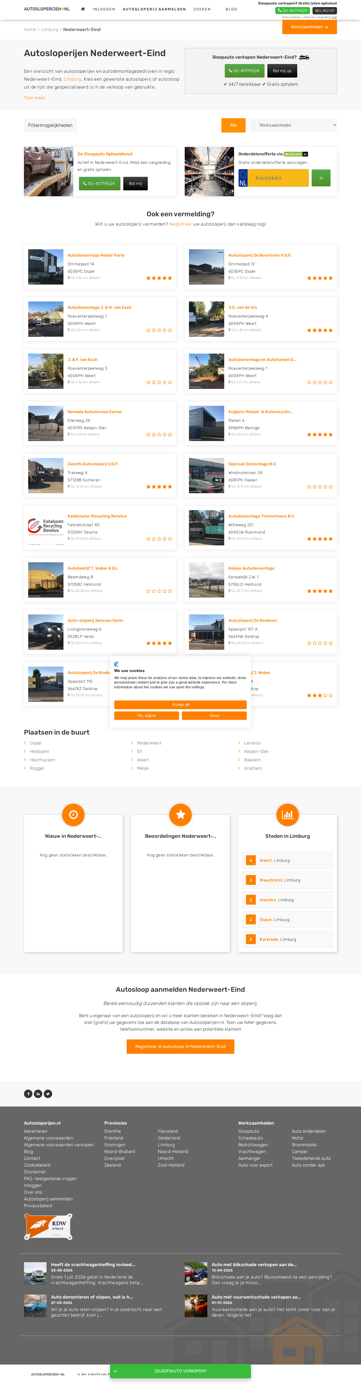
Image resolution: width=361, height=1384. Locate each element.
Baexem (252, 759)
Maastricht (271, 880)
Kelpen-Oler (256, 751)
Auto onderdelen (309, 1131)
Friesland (113, 1138)
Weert (143, 759)
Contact (32, 1158)
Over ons (33, 1192)
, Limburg (270, 860)
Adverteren (35, 1131)
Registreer (181, 224)
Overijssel (114, 1158)
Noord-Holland (173, 1151)
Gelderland (169, 1138)
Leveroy (252, 743)
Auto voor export (255, 1165)
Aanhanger (249, 1158)
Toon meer (34, 97)
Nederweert (149, 743)
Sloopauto (248, 1131)
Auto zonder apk (308, 1165)
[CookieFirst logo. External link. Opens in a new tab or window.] (116, 664)
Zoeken (202, 9)
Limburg (49, 29)
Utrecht (166, 1158)
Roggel (37, 768)
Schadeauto (250, 1138)
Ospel (35, 743)
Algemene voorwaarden (48, 1138)
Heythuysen (42, 759)
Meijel (143, 768)
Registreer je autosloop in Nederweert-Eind (180, 1046)
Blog (231, 9)
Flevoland (168, 1131)
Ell (139, 751)
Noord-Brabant (119, 1151)
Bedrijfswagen (253, 1144)
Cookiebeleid (37, 1165)
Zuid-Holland (171, 1165)
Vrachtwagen (252, 1151)
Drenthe (112, 1131)
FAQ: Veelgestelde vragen (50, 1178)
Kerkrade (269, 939)
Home (30, 29)
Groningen (115, 1144)
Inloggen (104, 9)
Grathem (253, 768)
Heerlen (268, 900)
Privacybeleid (38, 1205)
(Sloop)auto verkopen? (181, 1371)
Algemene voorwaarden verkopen (58, 1144)
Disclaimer (35, 1171)
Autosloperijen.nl (42, 1123)
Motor (298, 1138)
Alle (233, 125)
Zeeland (112, 1165)
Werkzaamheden (307, 26)
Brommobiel (304, 1144)
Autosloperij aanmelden (48, 1199)
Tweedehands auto (311, 1158)
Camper (300, 1151)
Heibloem (39, 751)
